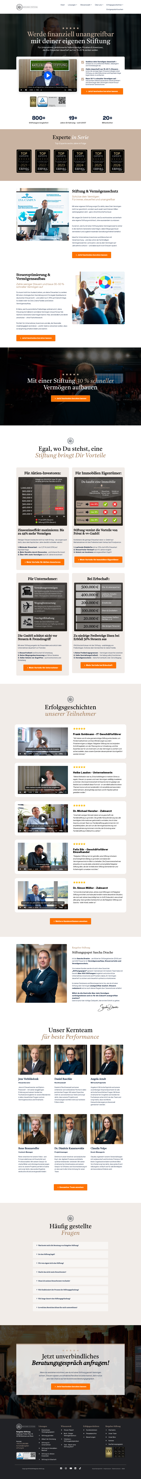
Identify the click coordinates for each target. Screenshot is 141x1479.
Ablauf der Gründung (49, 1439)
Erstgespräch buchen (115, 9)
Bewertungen (90, 1437)
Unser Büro (112, 1437)
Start (63, 5)
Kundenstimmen (91, 1430)
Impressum (107, 1468)
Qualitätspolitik (97, 1468)
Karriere (111, 1440)
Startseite (112, 1430)
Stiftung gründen (47, 1435)
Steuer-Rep (68, 1430)
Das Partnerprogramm (115, 1444)
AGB (123, 1468)
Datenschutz (116, 1468)
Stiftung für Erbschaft (49, 1459)
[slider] (46, 907)
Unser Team (112, 1433)
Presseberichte (91, 1433)
